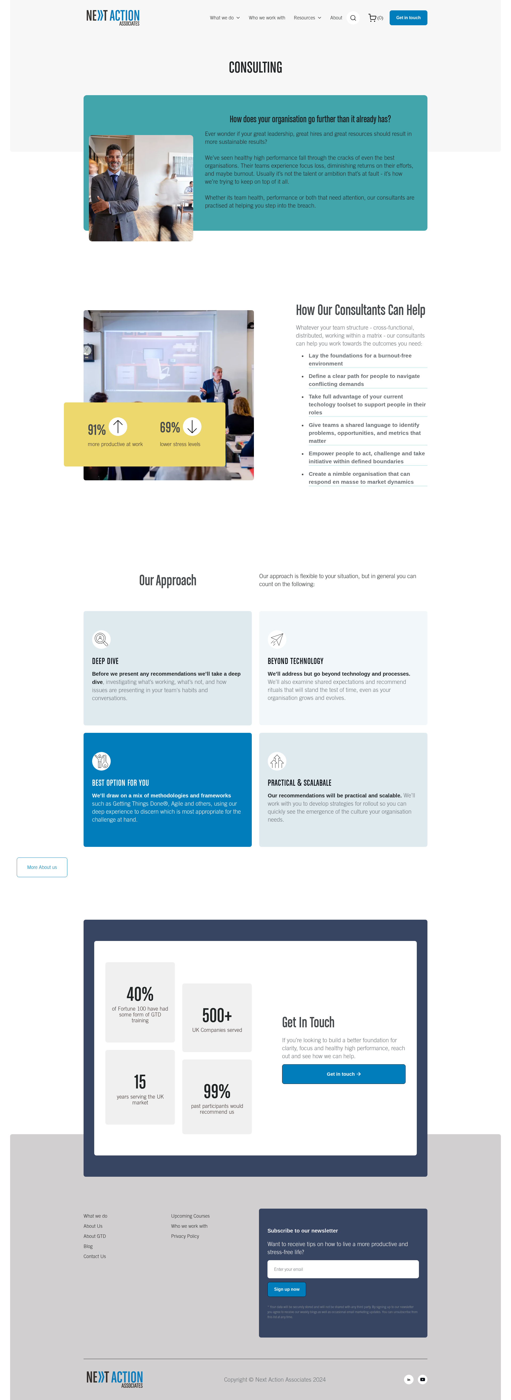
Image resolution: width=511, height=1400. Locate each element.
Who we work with (267, 17)
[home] (113, 18)
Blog (88, 1246)
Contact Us (95, 1256)
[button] (225, 18)
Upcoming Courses (190, 1216)
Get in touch (408, 17)
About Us (93, 1226)
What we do (95, 1216)
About (336, 17)
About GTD (95, 1236)
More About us (42, 867)
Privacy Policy (185, 1236)
